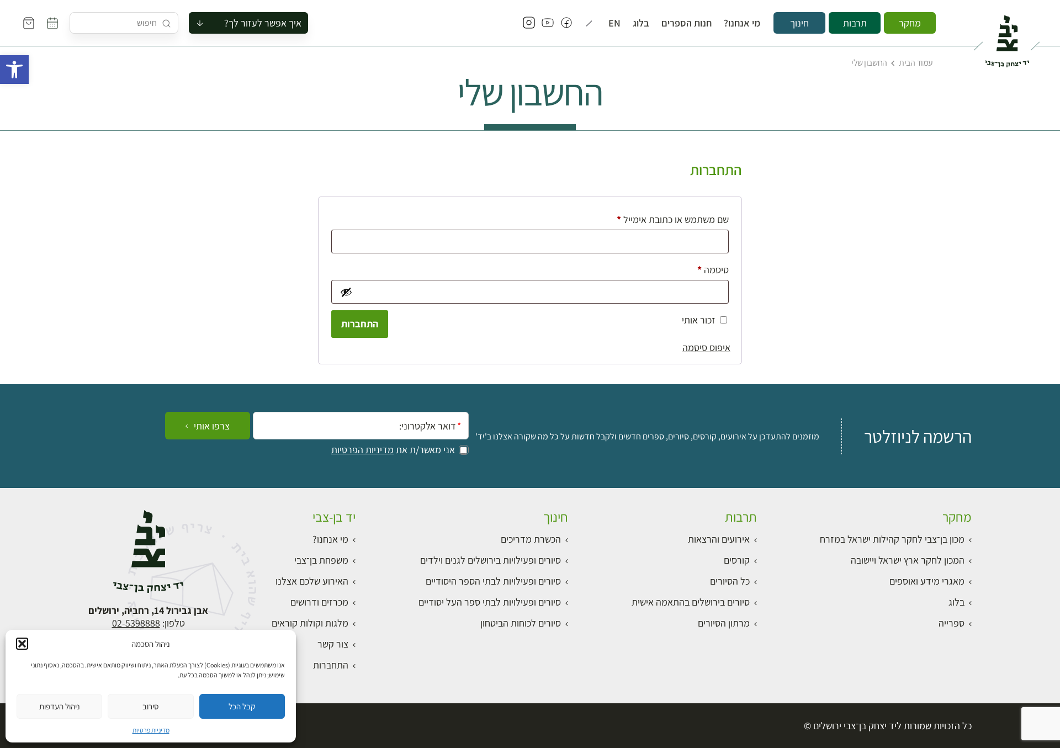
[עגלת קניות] (28, 23)
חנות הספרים (686, 23)
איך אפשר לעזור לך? (262, 23)
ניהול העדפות (59, 706)
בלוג (641, 23)
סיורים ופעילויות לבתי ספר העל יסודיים (489, 602)
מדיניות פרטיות (150, 730)
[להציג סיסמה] (345, 292)
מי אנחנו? (742, 23)
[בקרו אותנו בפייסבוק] (566, 23)
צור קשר (332, 644)
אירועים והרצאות (719, 539)
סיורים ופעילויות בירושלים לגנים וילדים (490, 560)
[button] (14, 69)
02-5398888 (136, 623)
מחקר (910, 23)
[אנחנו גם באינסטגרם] (529, 23)
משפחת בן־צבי (321, 560)
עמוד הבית (916, 62)
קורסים (737, 560)
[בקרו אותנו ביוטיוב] (547, 23)
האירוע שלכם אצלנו (311, 581)
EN (614, 23)
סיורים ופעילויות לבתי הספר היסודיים (493, 581)
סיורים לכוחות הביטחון (520, 623)
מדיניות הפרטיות (362, 450)
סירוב (150, 706)
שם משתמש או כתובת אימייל (664, 219)
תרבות (855, 23)
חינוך (799, 23)
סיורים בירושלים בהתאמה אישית (691, 602)
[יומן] (52, 23)
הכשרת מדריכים (531, 539)
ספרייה (951, 623)
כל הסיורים (730, 581)
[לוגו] (1006, 36)
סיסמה (704, 269)
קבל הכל (242, 706)
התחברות (359, 323)
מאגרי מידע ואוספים (926, 581)
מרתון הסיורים (724, 623)
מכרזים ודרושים (319, 602)
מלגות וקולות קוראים (310, 623)
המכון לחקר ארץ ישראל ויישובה (907, 560)
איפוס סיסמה (706, 347)
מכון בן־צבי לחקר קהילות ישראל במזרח (892, 539)
